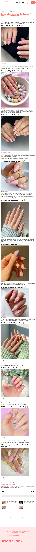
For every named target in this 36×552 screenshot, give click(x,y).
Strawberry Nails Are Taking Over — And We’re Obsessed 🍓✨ (12, 502)
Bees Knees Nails (7, 152)
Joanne (5, 63)
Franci (5, 360)
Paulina (5, 317)
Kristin (5, 437)
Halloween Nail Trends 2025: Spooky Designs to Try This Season (29, 502)
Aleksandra (6, 191)
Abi (4, 108)
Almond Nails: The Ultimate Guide (9, 484)
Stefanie (5, 237)
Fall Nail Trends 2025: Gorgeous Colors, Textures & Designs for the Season (29, 507)
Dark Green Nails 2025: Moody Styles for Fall (12, 506)
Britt (4, 477)
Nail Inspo (23, 2)
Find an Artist (17, 2)
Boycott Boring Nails (7, 398)
